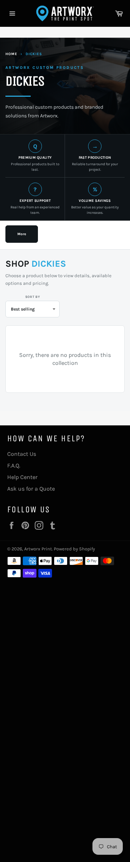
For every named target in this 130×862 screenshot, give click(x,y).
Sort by (32, 297)
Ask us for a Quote (31, 488)
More (21, 234)
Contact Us (21, 453)
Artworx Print (38, 548)
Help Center (22, 477)
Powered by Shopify (74, 548)
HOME (11, 54)
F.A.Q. (13, 465)
